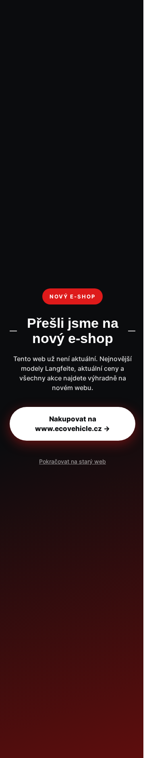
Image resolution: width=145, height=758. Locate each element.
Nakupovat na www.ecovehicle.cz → (72, 424)
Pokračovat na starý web (72, 461)
